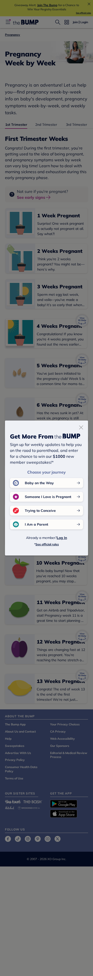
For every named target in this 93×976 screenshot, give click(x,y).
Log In (62, 537)
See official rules (47, 544)
